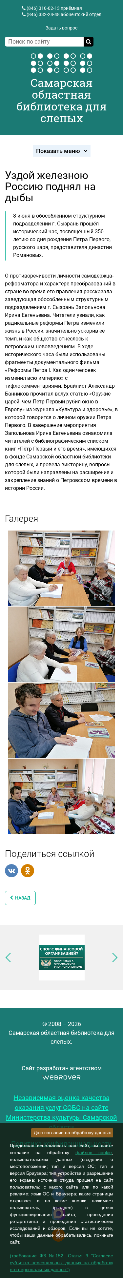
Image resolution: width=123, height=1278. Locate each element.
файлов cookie (93, 1152)
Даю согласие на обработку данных (72, 1132)
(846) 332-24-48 (43, 14)
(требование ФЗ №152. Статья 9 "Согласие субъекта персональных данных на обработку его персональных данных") (61, 1262)
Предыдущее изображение (10, 957)
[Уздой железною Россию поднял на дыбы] (61, 567)
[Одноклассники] (27, 870)
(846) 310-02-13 (43, 8)
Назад (22, 897)
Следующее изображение (113, 957)
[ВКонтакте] (11, 870)
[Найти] (88, 42)
